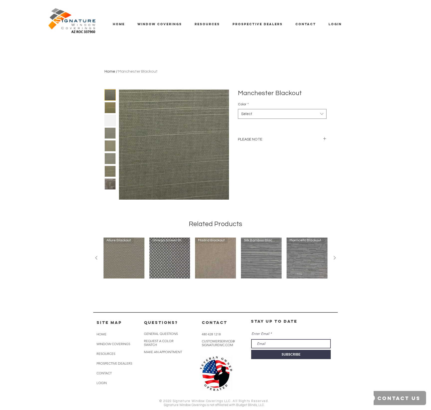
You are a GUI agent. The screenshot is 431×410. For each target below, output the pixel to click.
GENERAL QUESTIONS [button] (161, 334)
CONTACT (104, 373)
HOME (102, 334)
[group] (215, 258)
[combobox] (282, 114)
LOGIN (102, 383)
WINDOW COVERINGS (113, 344)
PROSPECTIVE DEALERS (114, 363)
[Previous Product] (96, 258)
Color (243, 104)
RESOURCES (106, 354)
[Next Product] (335, 258)
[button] (163, 352)
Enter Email (260, 333)
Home (110, 71)
